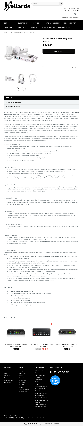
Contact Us (7, 378)
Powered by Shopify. (38, 418)
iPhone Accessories (40, 391)
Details (9, 98)
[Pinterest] (75, 67)
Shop (5, 373)
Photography (23, 380)
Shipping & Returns (13, 102)
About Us (7, 375)
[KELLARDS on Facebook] (51, 372)
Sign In (64, 18)
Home (5, 32)
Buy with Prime (23, 392)
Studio (21, 387)
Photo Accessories (24, 378)
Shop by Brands (24, 389)
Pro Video (22, 385)
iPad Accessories (40, 388)
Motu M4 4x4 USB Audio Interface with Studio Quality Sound (67, 345)
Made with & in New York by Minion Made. (18, 418)
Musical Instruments (41, 398)
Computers (22, 371)
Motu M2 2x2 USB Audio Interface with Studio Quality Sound (16, 345)
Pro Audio (22, 382)
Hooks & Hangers (40, 395)
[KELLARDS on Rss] (67, 372)
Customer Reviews (13, 107)
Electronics (22, 373)
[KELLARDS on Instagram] (63, 372)
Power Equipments (40, 404)
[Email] (67, 67)
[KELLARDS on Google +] (59, 372)
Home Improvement (41, 393)
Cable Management (40, 375)
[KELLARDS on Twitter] (55, 372)
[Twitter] (72, 67)
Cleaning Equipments (41, 386)
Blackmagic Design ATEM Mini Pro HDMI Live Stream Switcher (41, 345)
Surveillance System (40, 407)
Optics (21, 375)
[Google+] (78, 67)
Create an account (73, 18)
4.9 (25, 424)
